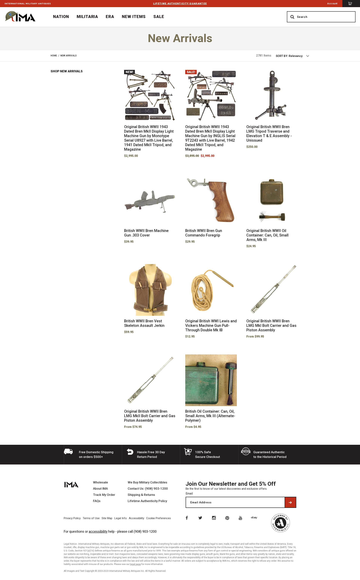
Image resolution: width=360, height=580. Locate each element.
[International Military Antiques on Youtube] (241, 518)
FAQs (96, 501)
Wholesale (100, 482)
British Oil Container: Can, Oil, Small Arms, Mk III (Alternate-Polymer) (210, 416)
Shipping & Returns (141, 494)
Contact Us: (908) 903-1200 (148, 488)
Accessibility (136, 518)
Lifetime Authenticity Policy (147, 501)
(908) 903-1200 (145, 531)
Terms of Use (91, 518)
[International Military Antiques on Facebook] (186, 518)
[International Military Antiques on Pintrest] (227, 518)
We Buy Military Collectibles (147, 482)
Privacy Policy (72, 518)
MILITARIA (87, 16)
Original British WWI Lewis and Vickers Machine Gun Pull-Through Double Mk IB (211, 325)
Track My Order (104, 494)
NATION (61, 16)
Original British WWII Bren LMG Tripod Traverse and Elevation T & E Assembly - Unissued (269, 134)
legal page (135, 564)
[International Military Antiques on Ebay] (255, 518)
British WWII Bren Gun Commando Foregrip (203, 232)
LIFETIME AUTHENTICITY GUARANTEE (180, 3)
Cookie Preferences (158, 518)
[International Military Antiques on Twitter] (200, 518)
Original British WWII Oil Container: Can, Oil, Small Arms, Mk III (267, 235)
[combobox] (292, 56)
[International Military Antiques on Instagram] (214, 518)
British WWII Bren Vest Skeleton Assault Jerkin (144, 323)
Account (332, 3)
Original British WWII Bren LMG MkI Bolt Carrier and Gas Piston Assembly (271, 325)
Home (54, 55)
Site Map (107, 518)
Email (189, 493)
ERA (110, 16)
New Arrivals (68, 55)
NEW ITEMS (134, 16)
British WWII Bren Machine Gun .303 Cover (146, 232)
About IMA (100, 488)
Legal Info (120, 518)
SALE (158, 16)
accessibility (98, 531)
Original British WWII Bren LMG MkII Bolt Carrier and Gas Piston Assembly (149, 416)
